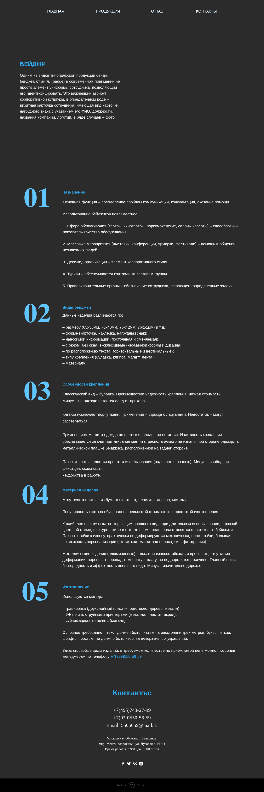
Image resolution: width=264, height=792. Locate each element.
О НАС (157, 11)
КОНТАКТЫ (206, 11)
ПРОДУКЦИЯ (108, 11)
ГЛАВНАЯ (55, 11)
